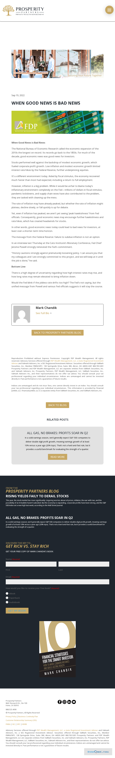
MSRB (24, 724)
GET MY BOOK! (17, 610)
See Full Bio (42, 313)
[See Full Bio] (51, 313)
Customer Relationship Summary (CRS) (21, 720)
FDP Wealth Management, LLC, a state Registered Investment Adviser (67, 730)
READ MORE (57, 457)
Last (60, 569)
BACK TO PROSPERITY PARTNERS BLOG (57, 332)
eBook (12, 593)
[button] (109, 10)
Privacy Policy (11, 716)
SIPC (18, 724)
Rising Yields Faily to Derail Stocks (37, 496)
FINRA (8, 724)
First (8, 569)
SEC (13, 724)
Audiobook (14, 602)
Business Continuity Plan (28, 716)
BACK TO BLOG (57, 405)
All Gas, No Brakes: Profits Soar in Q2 (57, 433)
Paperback (14, 597)
